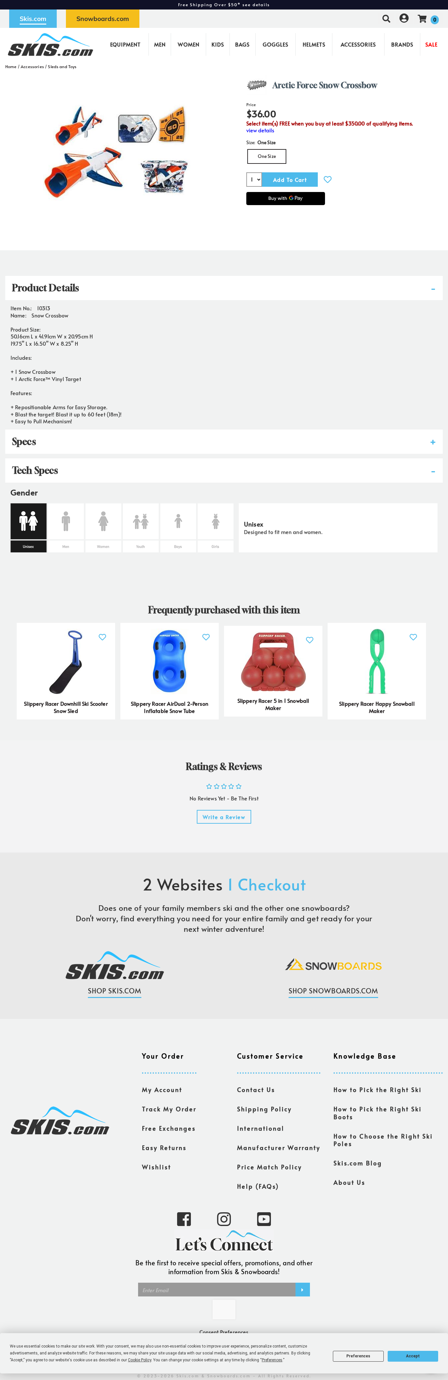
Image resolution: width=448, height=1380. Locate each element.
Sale (431, 44)
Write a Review (224, 816)
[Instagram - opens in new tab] (224, 1218)
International (260, 1128)
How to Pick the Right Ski (378, 1090)
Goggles (275, 44)
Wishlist (156, 1167)
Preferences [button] (272, 1360)
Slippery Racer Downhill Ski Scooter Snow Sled (66, 707)
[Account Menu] (404, 18)
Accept (413, 1356)
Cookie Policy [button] (139, 1360)
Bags (242, 44)
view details (260, 130)
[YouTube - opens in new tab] (264, 1218)
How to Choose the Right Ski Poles (383, 1140)
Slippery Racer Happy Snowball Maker (377, 707)
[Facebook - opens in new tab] (184, 1218)
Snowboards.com (102, 19)
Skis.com (33, 19)
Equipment (125, 44)
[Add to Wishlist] (327, 179)
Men (160, 44)
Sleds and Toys (62, 66)
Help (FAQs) (258, 1186)
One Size (267, 156)
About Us (349, 1182)
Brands (402, 44)
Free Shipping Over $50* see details (224, 5)
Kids (218, 44)
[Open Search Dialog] (386, 18)
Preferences (358, 1356)
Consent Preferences (223, 1331)
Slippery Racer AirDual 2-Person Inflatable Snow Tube (169, 707)
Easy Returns (164, 1148)
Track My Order (169, 1109)
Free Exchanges (169, 1128)
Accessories (358, 44)
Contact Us (256, 1090)
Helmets (314, 44)
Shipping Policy (264, 1109)
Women (188, 44)
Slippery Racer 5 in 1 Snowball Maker (273, 704)
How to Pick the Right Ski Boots (378, 1113)
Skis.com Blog (358, 1163)
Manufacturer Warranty (278, 1148)
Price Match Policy (269, 1167)
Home (11, 66)
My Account (162, 1090)
